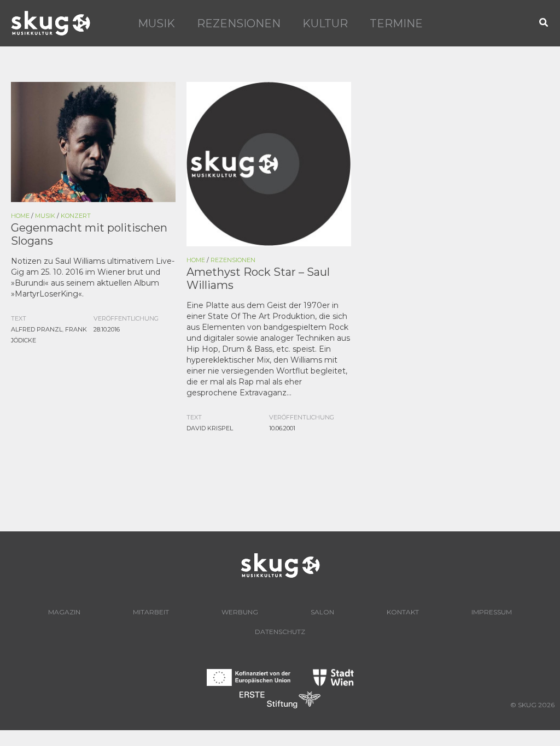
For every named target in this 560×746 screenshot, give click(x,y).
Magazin (64, 612)
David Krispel (209, 428)
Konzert (76, 216)
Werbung (239, 612)
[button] (544, 23)
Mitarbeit (151, 612)
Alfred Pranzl (36, 329)
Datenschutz (280, 631)
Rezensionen (239, 23)
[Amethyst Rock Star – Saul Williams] (268, 163)
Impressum (491, 612)
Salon (322, 612)
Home (20, 216)
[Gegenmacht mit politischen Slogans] (93, 141)
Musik (156, 23)
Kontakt (403, 612)
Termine (396, 23)
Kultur (325, 23)
